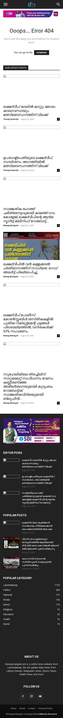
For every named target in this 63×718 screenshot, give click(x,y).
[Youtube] (40, 696)
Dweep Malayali (10, 225)
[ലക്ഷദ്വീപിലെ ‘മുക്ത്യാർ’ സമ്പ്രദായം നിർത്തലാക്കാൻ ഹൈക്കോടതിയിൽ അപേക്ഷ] (11, 526)
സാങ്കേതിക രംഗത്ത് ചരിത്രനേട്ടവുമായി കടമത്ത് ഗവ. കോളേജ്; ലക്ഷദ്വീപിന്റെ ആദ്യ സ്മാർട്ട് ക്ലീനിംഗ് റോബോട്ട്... (29, 215)
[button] (5, 4)
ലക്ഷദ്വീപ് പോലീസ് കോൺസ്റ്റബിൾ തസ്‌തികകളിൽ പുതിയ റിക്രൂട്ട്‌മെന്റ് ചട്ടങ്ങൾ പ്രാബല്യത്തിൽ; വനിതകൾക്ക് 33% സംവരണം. (28, 323)
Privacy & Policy (45, 708)
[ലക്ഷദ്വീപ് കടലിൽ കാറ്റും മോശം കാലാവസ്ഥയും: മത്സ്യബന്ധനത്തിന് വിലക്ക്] (31, 88)
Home (13, 708)
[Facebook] (23, 696)
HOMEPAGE (42, 52)
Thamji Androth (11, 119)
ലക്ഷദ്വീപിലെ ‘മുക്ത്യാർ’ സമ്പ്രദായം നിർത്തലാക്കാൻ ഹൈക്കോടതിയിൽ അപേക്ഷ (37, 525)
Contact (31, 708)
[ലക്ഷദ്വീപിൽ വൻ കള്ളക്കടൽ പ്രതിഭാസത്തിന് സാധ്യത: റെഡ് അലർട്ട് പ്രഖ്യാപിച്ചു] (31, 246)
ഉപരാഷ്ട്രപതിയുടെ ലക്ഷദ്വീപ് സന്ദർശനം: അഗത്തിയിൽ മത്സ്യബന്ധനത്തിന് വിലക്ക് (27, 162)
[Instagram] (31, 696)
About (22, 708)
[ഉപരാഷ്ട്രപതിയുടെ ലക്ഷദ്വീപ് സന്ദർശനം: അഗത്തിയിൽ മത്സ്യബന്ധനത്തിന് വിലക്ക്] (31, 140)
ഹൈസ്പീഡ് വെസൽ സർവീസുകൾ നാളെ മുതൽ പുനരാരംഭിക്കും (36, 561)
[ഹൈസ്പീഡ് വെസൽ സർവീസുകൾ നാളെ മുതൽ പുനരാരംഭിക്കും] (11, 562)
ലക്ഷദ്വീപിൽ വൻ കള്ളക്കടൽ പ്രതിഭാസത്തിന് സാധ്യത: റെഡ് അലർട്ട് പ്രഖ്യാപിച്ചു (30, 268)
